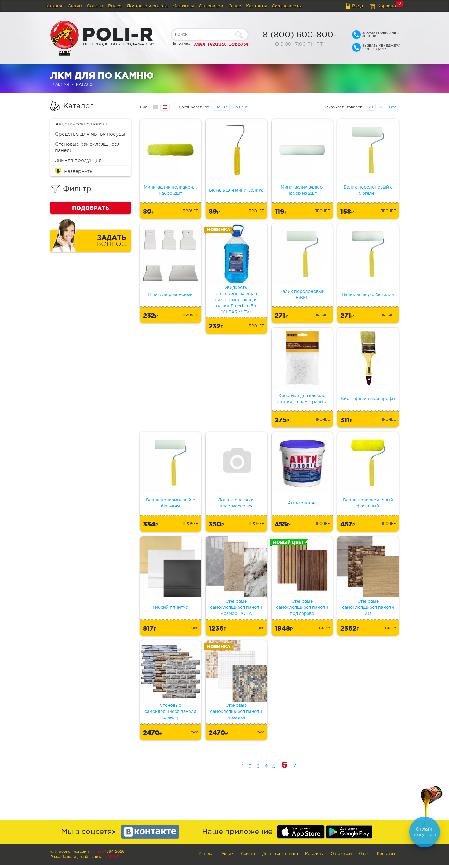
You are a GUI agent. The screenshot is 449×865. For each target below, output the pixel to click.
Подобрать (90, 208)
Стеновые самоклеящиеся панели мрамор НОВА (236, 608)
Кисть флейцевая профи (368, 399)
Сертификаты (287, 6)
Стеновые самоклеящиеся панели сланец (170, 712)
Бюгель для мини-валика (236, 190)
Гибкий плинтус (170, 607)
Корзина (386, 6)
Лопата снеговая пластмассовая (236, 503)
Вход (357, 6)
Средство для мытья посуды (90, 134)
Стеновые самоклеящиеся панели (87, 147)
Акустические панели (82, 124)
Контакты (256, 6)
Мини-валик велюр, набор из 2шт (302, 190)
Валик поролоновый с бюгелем (368, 190)
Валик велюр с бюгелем (368, 295)
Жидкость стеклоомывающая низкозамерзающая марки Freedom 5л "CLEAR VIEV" (236, 300)
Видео (115, 6)
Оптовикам (211, 6)
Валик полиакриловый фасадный (368, 503)
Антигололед (302, 503)
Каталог (54, 6)
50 (381, 107)
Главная (59, 84)
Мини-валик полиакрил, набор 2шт (170, 190)
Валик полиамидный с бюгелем (170, 503)
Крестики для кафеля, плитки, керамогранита (302, 399)
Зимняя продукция (78, 160)
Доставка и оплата (147, 6)
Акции (75, 6)
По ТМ (221, 107)
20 (370, 107)
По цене (240, 107)
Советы (95, 6)
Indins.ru (113, 857)
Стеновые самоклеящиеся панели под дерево (302, 608)
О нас (234, 6)
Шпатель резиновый (170, 295)
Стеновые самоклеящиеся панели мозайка (236, 712)
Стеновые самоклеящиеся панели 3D (368, 608)
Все (392, 107)
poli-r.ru (97, 851)
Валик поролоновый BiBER (302, 295)
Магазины (183, 6)
